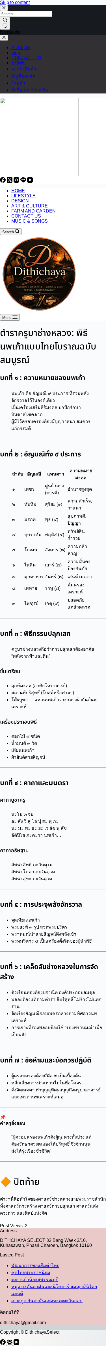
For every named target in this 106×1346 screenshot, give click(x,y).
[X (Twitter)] (10, 181)
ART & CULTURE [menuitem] (29, 206)
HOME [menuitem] (18, 190)
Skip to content (15, 2)
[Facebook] (3, 181)
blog (15, 52)
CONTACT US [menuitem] (26, 216)
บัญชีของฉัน (23, 76)
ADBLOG (20, 47)
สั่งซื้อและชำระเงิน (29, 90)
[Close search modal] (4, 8)
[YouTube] (30, 181)
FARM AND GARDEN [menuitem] (33, 211)
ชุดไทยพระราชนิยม (30, 1272)
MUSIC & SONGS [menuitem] (29, 221)
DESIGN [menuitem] (20, 200)
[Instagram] (17, 181)
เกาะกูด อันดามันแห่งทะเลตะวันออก (47, 1300)
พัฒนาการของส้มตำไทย (35, 1265)
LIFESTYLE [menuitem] (23, 195)
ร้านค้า (18, 83)
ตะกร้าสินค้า (23, 69)
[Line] (23, 181)
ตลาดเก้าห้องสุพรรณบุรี (34, 1279)
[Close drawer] (4, 38)
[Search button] (5, 23)
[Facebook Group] (10, 1343)
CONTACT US (26, 57)
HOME (18, 62)
